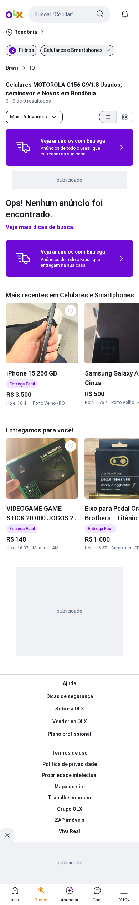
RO (31, 67)
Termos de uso (70, 753)
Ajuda (69, 683)
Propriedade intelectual (70, 775)
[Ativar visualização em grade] (124, 117)
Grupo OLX (69, 809)
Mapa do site (70, 786)
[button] (69, 14)
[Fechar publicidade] (7, 835)
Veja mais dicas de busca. (40, 227)
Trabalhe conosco (69, 797)
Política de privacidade (69, 764)
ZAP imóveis (69, 820)
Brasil (13, 67)
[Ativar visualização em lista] (107, 117)
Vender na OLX (69, 721)
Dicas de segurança (69, 696)
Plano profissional (69, 734)
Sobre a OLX (69, 709)
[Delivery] (23, 147)
